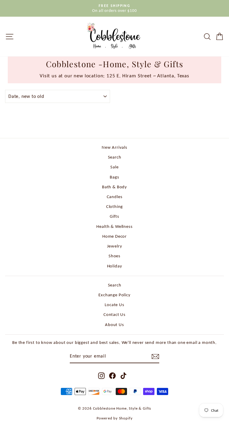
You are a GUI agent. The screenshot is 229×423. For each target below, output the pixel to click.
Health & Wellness (114, 226)
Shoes (114, 255)
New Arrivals (114, 147)
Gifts (114, 216)
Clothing (114, 206)
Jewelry (114, 246)
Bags (114, 177)
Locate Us (114, 304)
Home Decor (114, 236)
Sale (114, 167)
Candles (115, 196)
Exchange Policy (114, 294)
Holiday (114, 266)
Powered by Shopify (115, 418)
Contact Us (114, 314)
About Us (114, 324)
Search (114, 157)
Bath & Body (114, 186)
